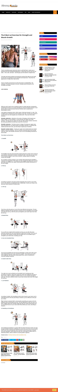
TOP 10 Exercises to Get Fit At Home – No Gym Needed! (19, 354)
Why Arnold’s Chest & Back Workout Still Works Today (31, 354)
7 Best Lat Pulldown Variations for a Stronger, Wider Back (50, 85)
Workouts (8, 12)
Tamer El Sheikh (4, 39)
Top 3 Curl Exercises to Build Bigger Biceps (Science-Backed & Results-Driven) (6, 354)
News (29, 12)
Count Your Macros (36, 12)
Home (3, 12)
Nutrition (14, 12)
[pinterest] (43, 59)
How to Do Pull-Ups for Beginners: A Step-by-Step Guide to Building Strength (50, 74)
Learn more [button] (36, 389)
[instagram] (52, 57)
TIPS (25, 12)
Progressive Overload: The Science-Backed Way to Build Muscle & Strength (50, 90)
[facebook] (43, 57)
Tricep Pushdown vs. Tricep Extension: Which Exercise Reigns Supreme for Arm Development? (50, 69)
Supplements (20, 12)
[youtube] (52, 59)
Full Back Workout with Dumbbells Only (17, 334)
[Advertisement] (29, 22)
